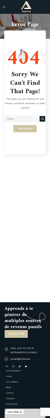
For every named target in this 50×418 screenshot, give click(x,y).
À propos (10, 398)
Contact (10, 392)
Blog (8, 387)
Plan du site (12, 404)
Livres (9, 376)
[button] (16, 334)
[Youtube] (26, 366)
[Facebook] (7, 366)
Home (18, 29)
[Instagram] (13, 366)
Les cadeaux (12, 381)
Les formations (13, 370)
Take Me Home (25, 128)
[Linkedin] (19, 366)
